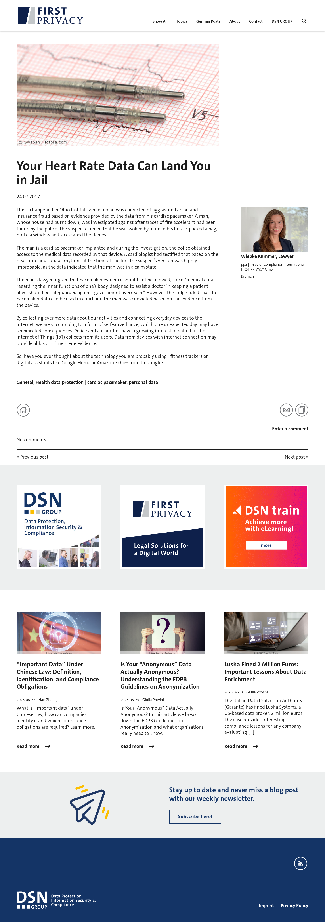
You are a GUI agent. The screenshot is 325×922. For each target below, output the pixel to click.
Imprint (266, 905)
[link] (208, 21)
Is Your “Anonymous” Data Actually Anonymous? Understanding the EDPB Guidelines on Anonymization (160, 675)
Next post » (296, 457)
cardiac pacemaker (107, 382)
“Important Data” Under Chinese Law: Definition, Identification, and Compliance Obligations (58, 675)
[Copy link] (301, 410)
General (25, 382)
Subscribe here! (195, 816)
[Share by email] (286, 410)
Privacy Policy (294, 905)
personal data (143, 382)
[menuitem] (160, 21)
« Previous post (32, 457)
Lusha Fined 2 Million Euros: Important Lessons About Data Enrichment (265, 671)
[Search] (304, 21)
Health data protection (60, 382)
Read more (28, 746)
